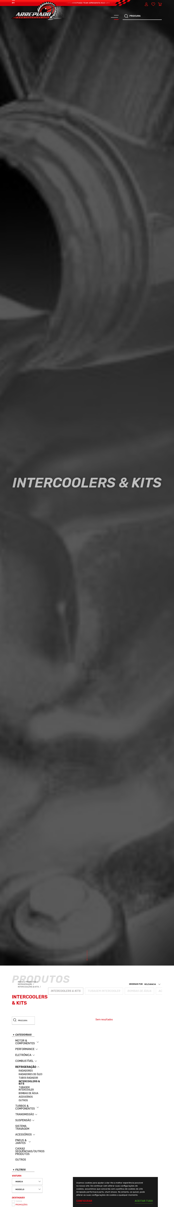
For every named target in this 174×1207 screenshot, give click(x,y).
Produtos (31, 982)
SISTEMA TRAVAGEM (22, 1127)
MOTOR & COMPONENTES (25, 1042)
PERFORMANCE (24, 1049)
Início (22, 982)
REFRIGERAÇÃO (25, 1067)
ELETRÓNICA (23, 1055)
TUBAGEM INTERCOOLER (26, 1088)
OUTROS (23, 1100)
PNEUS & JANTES (21, 1141)
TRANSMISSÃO (24, 1114)
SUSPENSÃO (23, 1120)
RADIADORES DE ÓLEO (30, 1074)
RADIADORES (26, 1071)
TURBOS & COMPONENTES (25, 1107)
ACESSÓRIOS (26, 1097)
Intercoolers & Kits (29, 987)
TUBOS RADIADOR (28, 1078)
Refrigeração (26, 984)
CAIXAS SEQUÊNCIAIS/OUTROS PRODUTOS (30, 1151)
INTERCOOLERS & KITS (29, 1082)
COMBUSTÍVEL (24, 1061)
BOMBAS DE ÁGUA (28, 1093)
